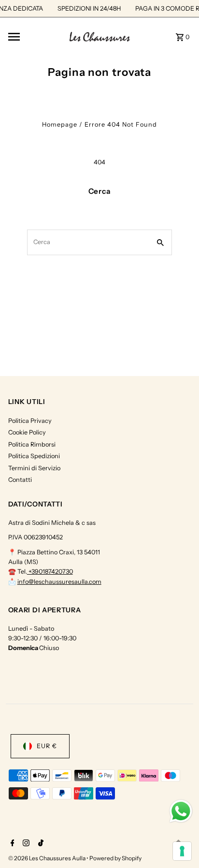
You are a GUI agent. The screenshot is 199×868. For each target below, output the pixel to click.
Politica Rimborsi (32, 444)
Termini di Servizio (34, 468)
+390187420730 (50, 571)
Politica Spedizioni (34, 456)
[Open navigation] (35, 37)
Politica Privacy (30, 420)
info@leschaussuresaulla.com (59, 581)
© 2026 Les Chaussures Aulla (47, 858)
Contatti (20, 479)
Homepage (59, 124)
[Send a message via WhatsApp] (181, 811)
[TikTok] (39, 844)
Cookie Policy (27, 432)
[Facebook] (11, 844)
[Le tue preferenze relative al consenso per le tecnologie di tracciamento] (182, 851)
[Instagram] (24, 844)
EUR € (47, 746)
